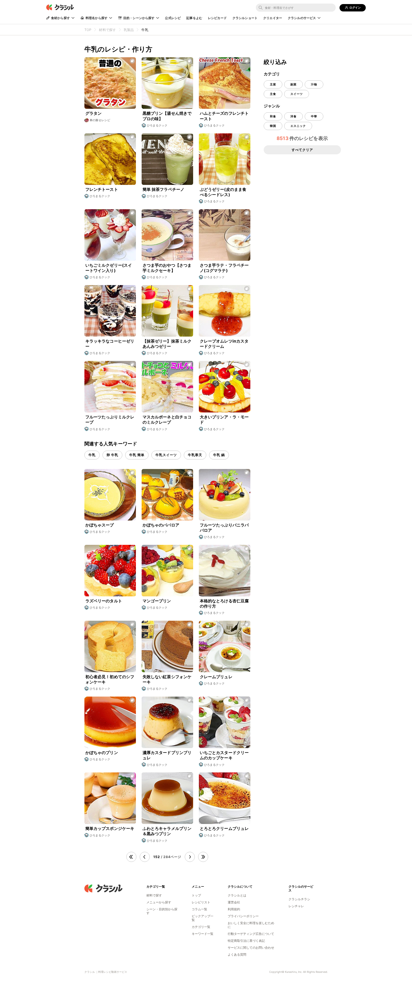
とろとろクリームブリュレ (224, 828)
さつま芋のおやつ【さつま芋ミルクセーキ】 (167, 268)
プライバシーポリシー (243, 916)
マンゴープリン (157, 601)
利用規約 (234, 909)
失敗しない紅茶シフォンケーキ (167, 679)
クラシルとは (237, 895)
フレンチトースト (101, 189)
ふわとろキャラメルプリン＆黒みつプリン (167, 831)
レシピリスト (201, 902)
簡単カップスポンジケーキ (109, 828)
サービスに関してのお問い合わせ (251, 947)
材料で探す (154, 895)
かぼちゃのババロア (161, 525)
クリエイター (272, 18)
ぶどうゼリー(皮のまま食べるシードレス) (223, 192)
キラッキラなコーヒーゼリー (109, 344)
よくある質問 (237, 954)
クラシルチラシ (299, 899)
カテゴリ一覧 (201, 927)
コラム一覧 (199, 909)
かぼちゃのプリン (101, 752)
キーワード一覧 (202, 934)
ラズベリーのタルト (103, 601)
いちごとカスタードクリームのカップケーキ (224, 755)
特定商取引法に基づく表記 (246, 941)
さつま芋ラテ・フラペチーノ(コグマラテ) (224, 268)
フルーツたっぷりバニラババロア (224, 528)
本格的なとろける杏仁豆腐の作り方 (224, 604)
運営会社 (234, 902)
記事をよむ (194, 18)
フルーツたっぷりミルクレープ (109, 420)
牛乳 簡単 (136, 455)
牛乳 (92, 455)
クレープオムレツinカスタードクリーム (224, 344)
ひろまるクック (157, 125)
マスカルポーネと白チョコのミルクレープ (167, 420)
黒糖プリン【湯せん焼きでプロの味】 (167, 116)
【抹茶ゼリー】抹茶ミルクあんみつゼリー (167, 344)
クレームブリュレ (216, 676)
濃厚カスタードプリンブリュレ (167, 755)
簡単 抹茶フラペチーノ (164, 189)
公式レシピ (173, 18)
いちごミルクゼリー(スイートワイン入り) (108, 268)
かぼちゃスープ (99, 525)
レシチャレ (296, 906)
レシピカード (217, 18)
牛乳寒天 (195, 455)
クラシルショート (245, 18)
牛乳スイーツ (166, 455)
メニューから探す (158, 902)
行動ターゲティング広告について (251, 934)
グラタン (93, 113)
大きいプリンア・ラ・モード (224, 420)
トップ (196, 895)
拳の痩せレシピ (100, 120)
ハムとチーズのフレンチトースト (224, 116)
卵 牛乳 (112, 455)
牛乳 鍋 (219, 455)
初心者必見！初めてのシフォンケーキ (109, 679)
